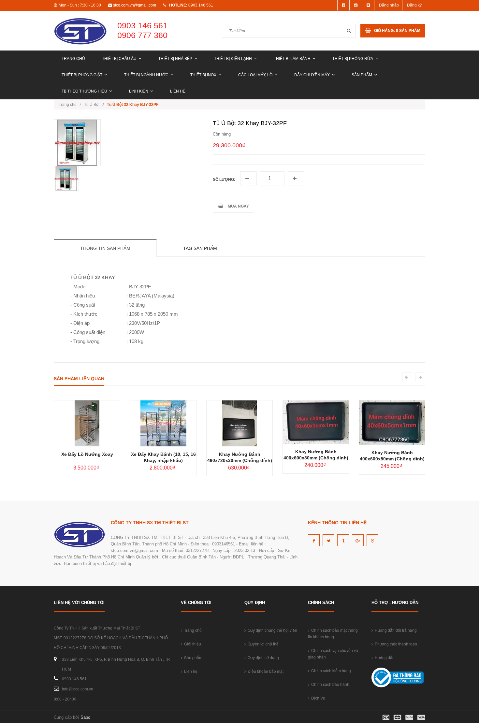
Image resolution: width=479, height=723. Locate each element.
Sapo (85, 717)
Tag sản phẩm (200, 248)
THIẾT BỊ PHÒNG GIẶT (82, 75)
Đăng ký (414, 5)
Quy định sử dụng (262, 657)
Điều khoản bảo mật (264, 671)
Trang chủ (73, 58)
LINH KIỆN (138, 91)
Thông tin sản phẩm (105, 248)
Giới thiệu (191, 643)
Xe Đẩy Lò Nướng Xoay (87, 454)
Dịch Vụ (317, 698)
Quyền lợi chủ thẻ (262, 643)
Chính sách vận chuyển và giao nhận (333, 653)
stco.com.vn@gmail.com (134, 5)
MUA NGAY (237, 206)
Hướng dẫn (384, 657)
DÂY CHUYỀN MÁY (312, 75)
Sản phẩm (362, 75)
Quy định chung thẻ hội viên (271, 630)
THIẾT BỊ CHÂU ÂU (119, 58)
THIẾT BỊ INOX (203, 75)
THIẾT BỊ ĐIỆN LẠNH (233, 58)
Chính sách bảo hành (329, 684)
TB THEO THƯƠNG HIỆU (84, 91)
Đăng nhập (389, 5)
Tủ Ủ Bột (91, 104)
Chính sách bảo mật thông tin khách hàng (333, 633)
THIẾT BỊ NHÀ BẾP (175, 58)
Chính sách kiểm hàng (330, 670)
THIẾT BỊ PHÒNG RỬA (352, 58)
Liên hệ (177, 91)
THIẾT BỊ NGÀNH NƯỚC (146, 75)
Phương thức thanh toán (395, 643)
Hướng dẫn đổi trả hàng (395, 630)
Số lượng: (224, 179)
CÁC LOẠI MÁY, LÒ (255, 75)
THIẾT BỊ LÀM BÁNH (292, 58)
